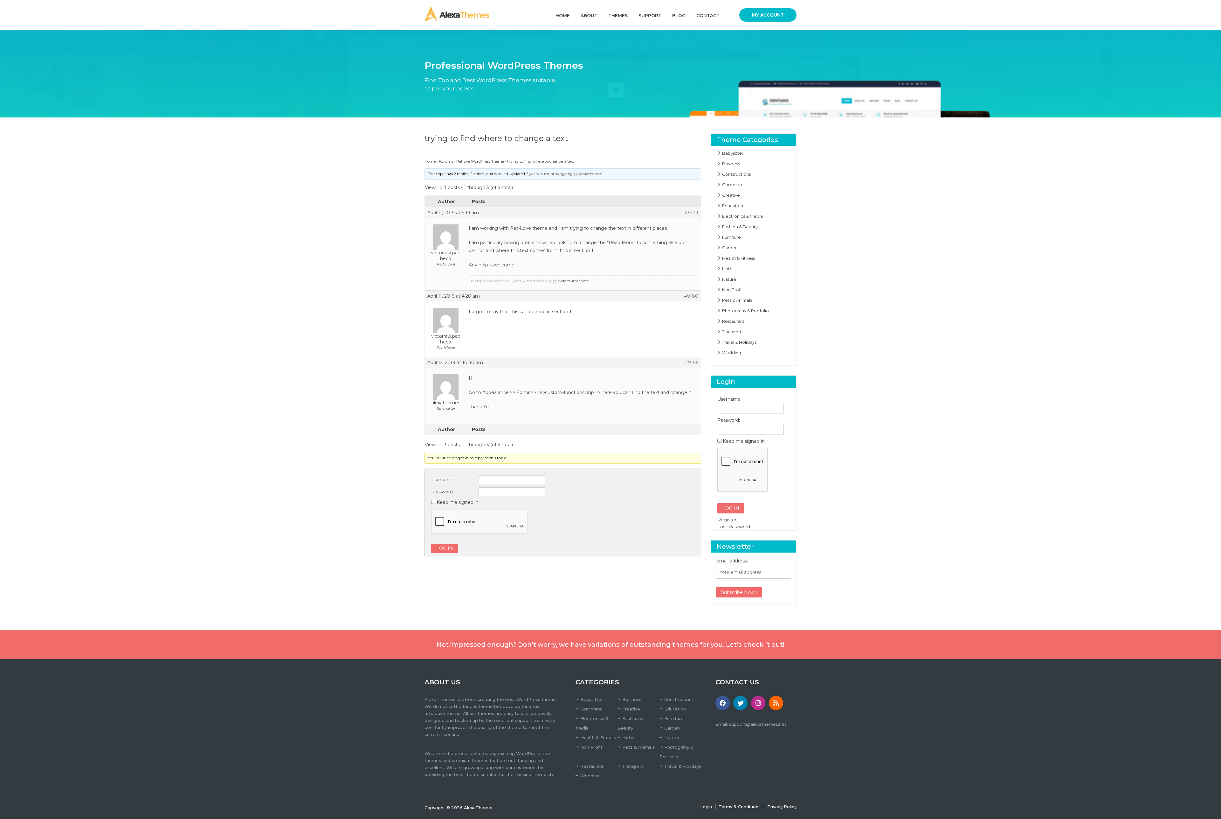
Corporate (733, 184)
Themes (618, 15)
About (589, 15)
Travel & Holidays (739, 342)
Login (706, 806)
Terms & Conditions (740, 806)
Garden (730, 247)
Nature (729, 279)
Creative (731, 195)
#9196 (691, 362)
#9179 (691, 212)
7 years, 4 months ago (546, 173)
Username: (443, 480)
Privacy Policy (782, 806)
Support (649, 15)
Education (732, 205)
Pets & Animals (737, 300)
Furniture (731, 237)
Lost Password (733, 527)
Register (726, 520)
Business (731, 163)
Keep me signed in (458, 502)
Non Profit (732, 289)
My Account (768, 15)
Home (562, 15)
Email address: (732, 561)
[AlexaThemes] (456, 14)
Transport (732, 331)
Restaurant (733, 321)
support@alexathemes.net (757, 724)
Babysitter (732, 153)
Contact (708, 15)
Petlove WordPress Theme (480, 161)
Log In (444, 548)
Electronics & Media (742, 216)
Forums (446, 161)
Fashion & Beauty (740, 226)
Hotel (728, 268)
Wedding (731, 352)
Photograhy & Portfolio (745, 310)
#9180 (691, 296)
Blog (679, 15)
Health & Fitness (738, 258)
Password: (442, 492)
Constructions (736, 174)
